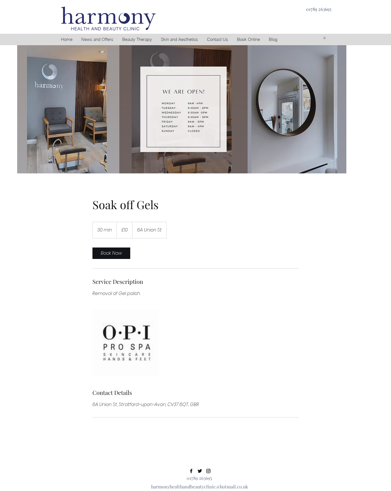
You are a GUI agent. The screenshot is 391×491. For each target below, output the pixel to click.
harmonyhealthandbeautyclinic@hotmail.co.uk (199, 487)
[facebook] (191, 471)
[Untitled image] (125, 343)
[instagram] (208, 471)
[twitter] (200, 471)
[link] (111, 253)
